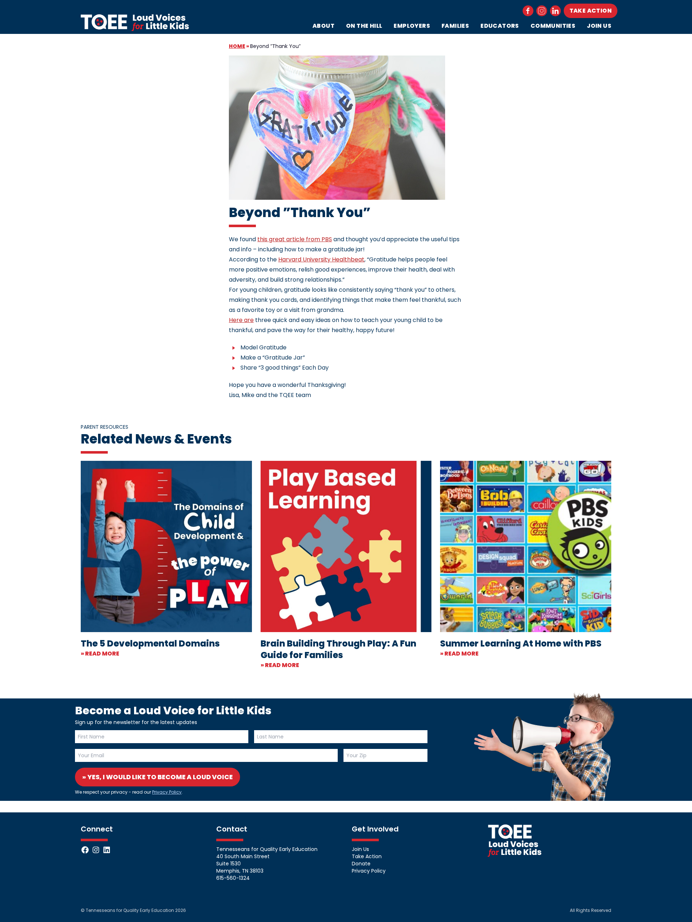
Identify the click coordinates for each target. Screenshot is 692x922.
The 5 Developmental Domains (150, 643)
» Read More (100, 653)
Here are (241, 320)
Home (237, 46)
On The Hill (364, 26)
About (323, 26)
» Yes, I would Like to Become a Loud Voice (157, 776)
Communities (553, 26)
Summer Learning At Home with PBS (521, 643)
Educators (499, 26)
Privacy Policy (167, 792)
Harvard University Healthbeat (321, 259)
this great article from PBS (294, 239)
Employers (412, 26)
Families (455, 26)
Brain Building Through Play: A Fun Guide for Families (338, 649)
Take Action (590, 10)
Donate (361, 863)
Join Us (599, 26)
